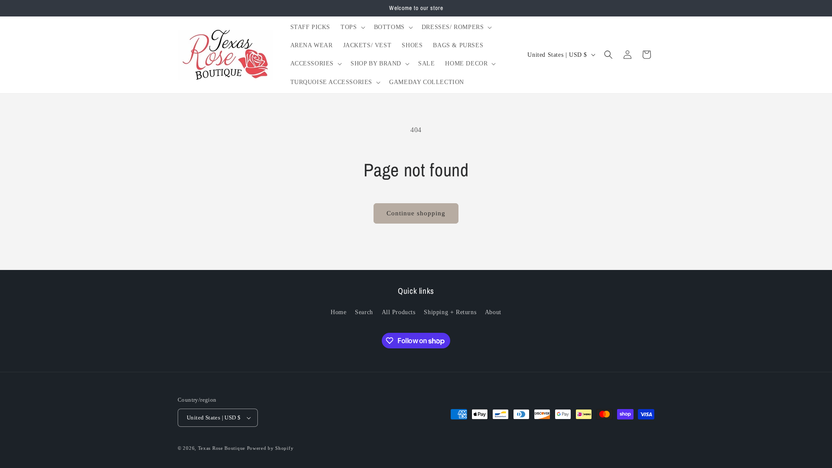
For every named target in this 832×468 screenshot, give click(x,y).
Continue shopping (416, 213)
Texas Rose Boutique (221, 448)
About (493, 312)
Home (338, 312)
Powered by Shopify (270, 448)
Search (364, 312)
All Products (399, 312)
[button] (351, 27)
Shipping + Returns (450, 312)
